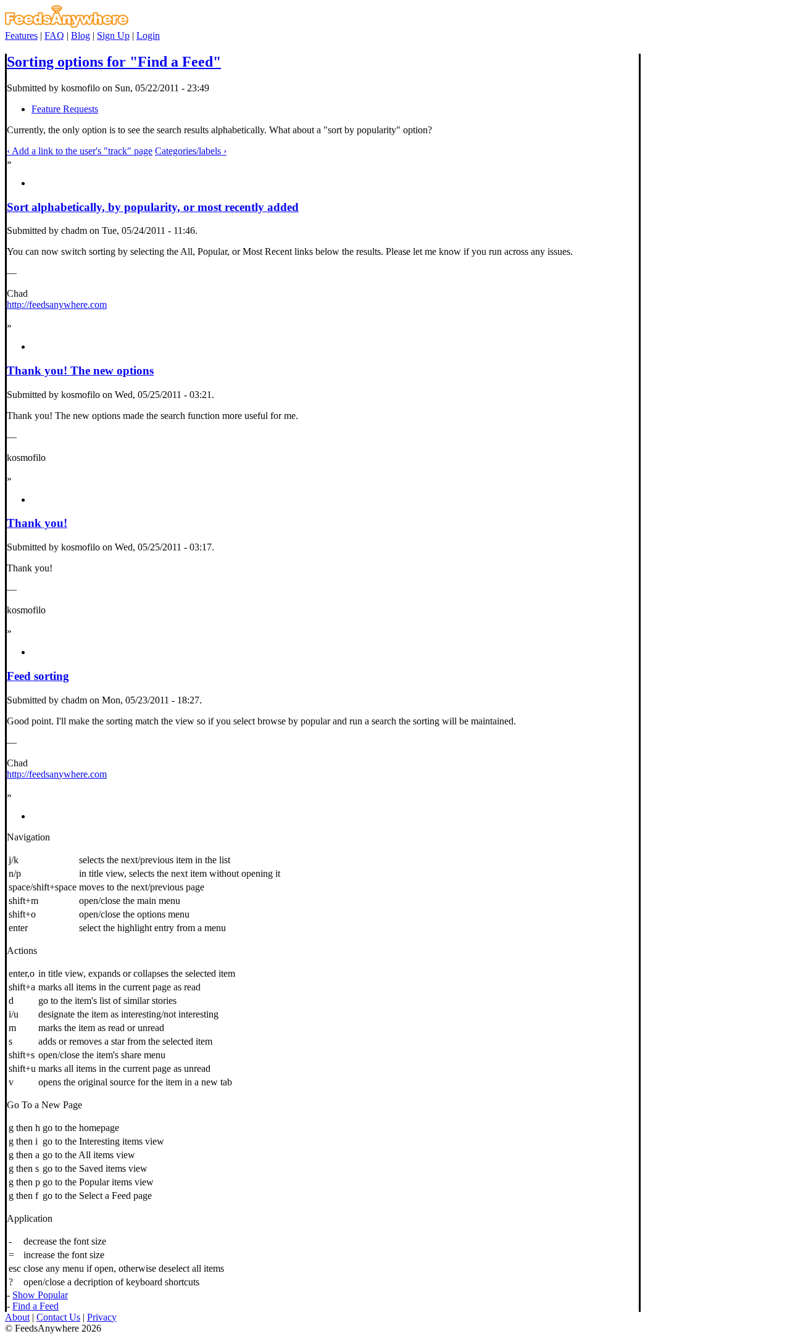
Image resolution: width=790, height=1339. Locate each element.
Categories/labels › (191, 151)
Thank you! (37, 522)
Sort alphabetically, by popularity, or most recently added (153, 207)
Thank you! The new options (80, 370)
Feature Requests (64, 109)
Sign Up (113, 35)
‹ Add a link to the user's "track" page (79, 151)
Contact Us (58, 1317)
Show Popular (40, 1295)
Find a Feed (35, 1306)
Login (148, 35)
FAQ (54, 35)
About (17, 1317)
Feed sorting (38, 676)
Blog (80, 35)
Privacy (102, 1317)
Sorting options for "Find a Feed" (114, 62)
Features (21, 35)
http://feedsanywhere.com (57, 304)
